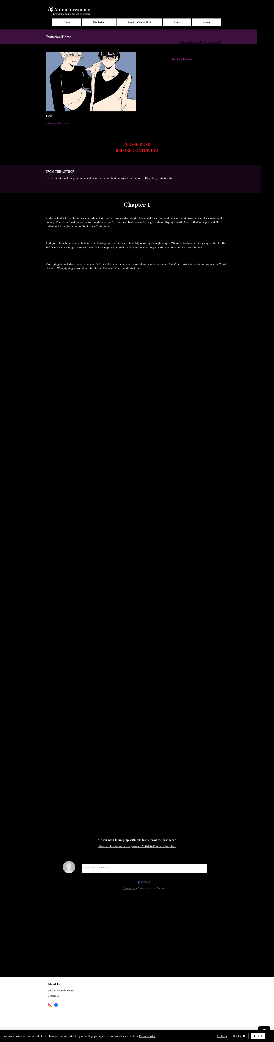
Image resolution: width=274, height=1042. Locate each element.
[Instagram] (50, 1004)
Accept (258, 1036)
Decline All (239, 1036)
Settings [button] (222, 1036)
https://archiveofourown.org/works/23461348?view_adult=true (137, 846)
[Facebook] (56, 1004)
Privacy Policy (147, 1036)
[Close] (269, 1036)
